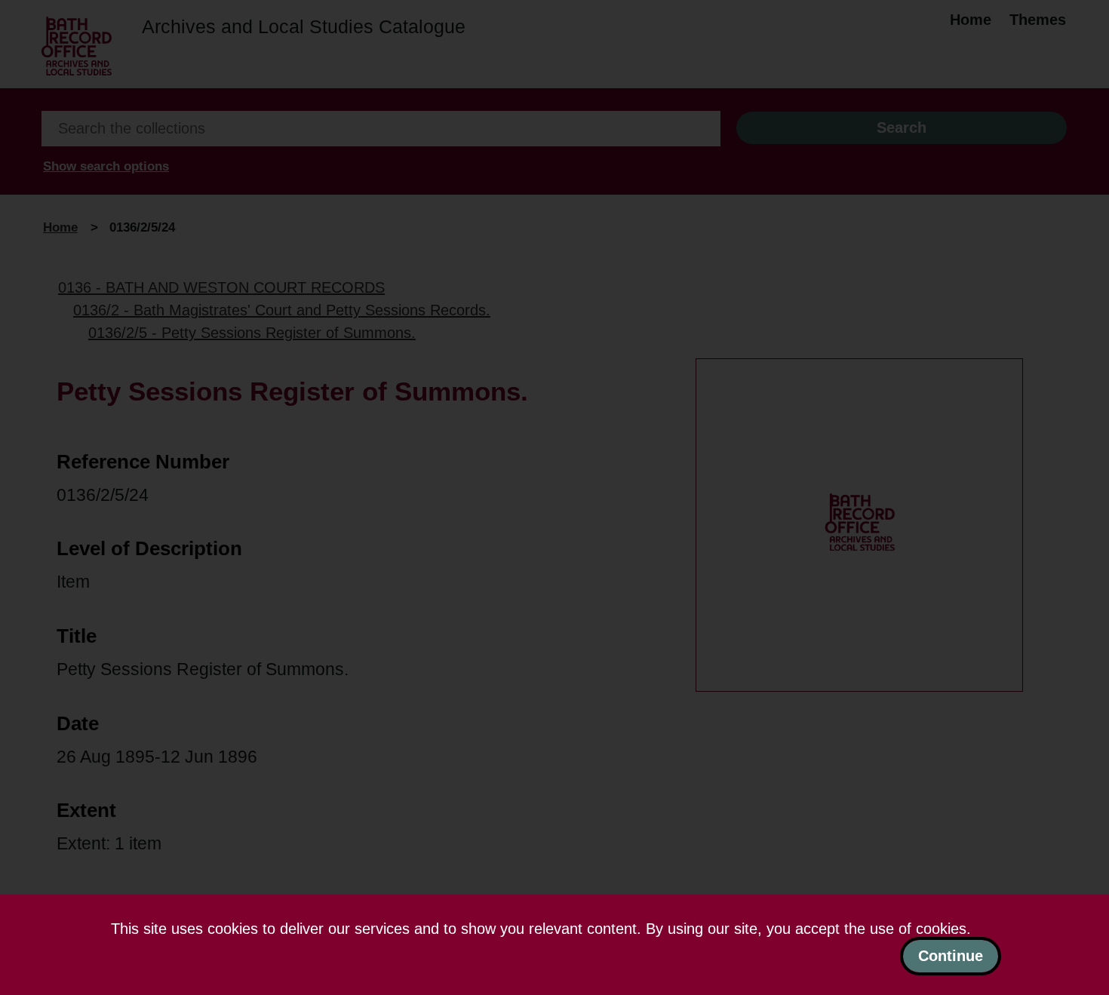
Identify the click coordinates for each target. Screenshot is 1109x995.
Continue (950, 955)
